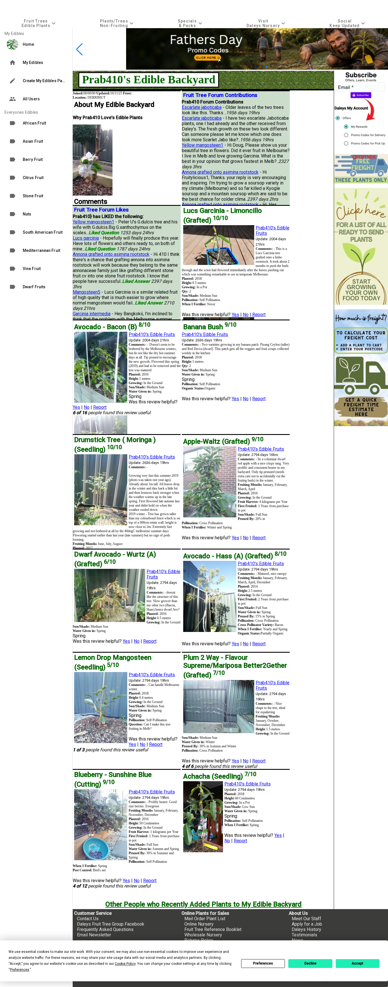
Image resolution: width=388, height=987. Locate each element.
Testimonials (304, 935)
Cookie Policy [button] (125, 964)
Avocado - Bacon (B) (112, 327)
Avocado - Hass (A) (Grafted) (234, 556)
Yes (235, 314)
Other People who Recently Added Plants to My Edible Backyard (203, 904)
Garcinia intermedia (91, 313)
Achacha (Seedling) (219, 776)
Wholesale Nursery (203, 935)
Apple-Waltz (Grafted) (223, 441)
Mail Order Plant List (204, 918)
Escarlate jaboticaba (202, 107)
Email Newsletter (94, 935)
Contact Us (88, 918)
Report (259, 314)
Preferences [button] (19, 970)
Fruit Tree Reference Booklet (212, 929)
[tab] (39, 23)
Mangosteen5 (86, 292)
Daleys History (306, 929)
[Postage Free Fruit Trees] (361, 168)
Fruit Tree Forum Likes (101, 210)
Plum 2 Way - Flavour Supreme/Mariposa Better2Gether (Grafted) (235, 666)
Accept (357, 963)
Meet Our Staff (306, 918)
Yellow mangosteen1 (202, 145)
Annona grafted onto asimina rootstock (220, 172)
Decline (310, 963)
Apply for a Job (307, 924)
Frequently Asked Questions (105, 929)
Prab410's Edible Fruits (152, 334)
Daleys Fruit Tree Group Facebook (110, 924)
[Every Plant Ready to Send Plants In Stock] (361, 246)
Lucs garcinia (86, 238)
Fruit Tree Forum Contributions (220, 95)
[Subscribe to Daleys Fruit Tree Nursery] (361, 110)
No (246, 314)
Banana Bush (209, 327)
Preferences (263, 963)
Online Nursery (199, 924)
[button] (262, 66)
